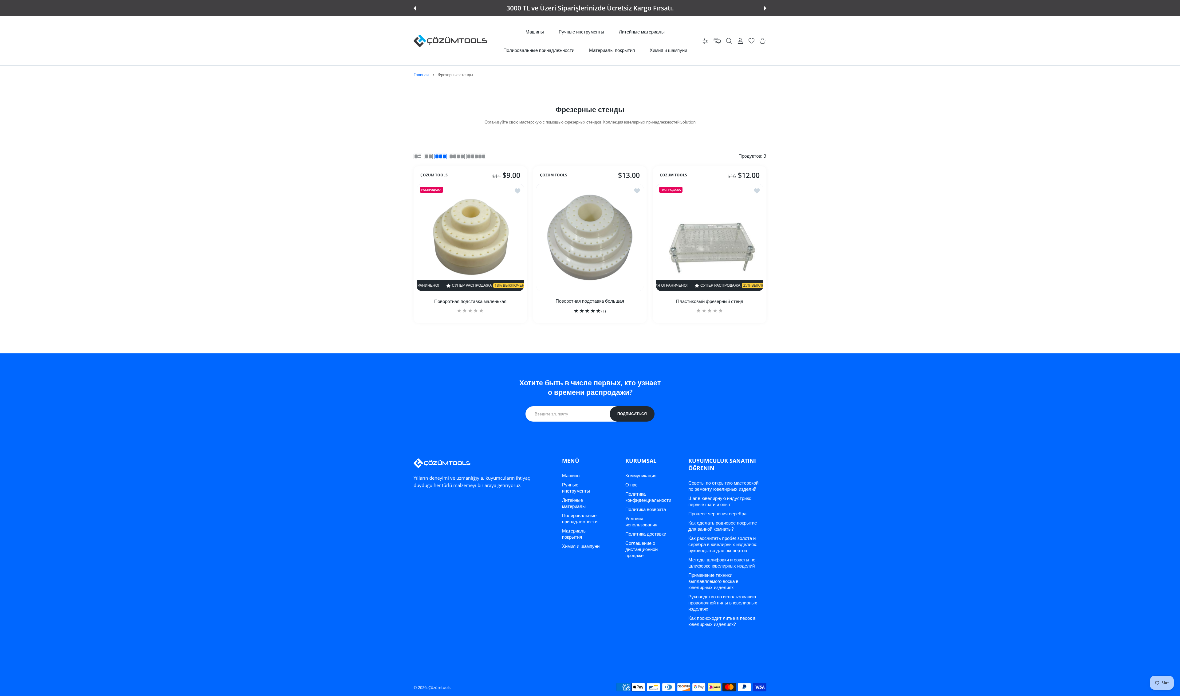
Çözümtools (439, 687)
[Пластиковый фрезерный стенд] (709, 237)
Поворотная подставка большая (590, 301)
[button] (415, 8)
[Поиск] (729, 41)
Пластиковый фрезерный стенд (709, 301)
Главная (421, 74)
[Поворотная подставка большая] (589, 237)
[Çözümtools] (450, 41)
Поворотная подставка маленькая (470, 301)
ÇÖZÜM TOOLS (434, 175)
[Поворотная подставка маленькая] (470, 237)
